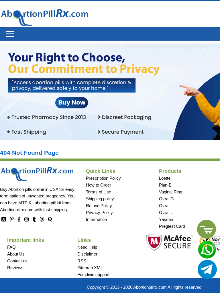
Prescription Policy (103, 178)
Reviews (15, 267)
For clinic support (93, 274)
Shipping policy (100, 198)
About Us (16, 254)
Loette (164, 178)
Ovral (164, 205)
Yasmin (166, 219)
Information (96, 219)
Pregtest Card (172, 226)
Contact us (17, 260)
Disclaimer (87, 254)
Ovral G (166, 198)
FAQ (11, 247)
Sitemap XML (90, 267)
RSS (81, 260)
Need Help (87, 247)
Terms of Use (98, 191)
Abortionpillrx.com (17, 209)
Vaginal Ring (170, 191)
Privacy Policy (99, 212)
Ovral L (166, 212)
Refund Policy (99, 205)
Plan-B (165, 185)
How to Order (98, 185)
